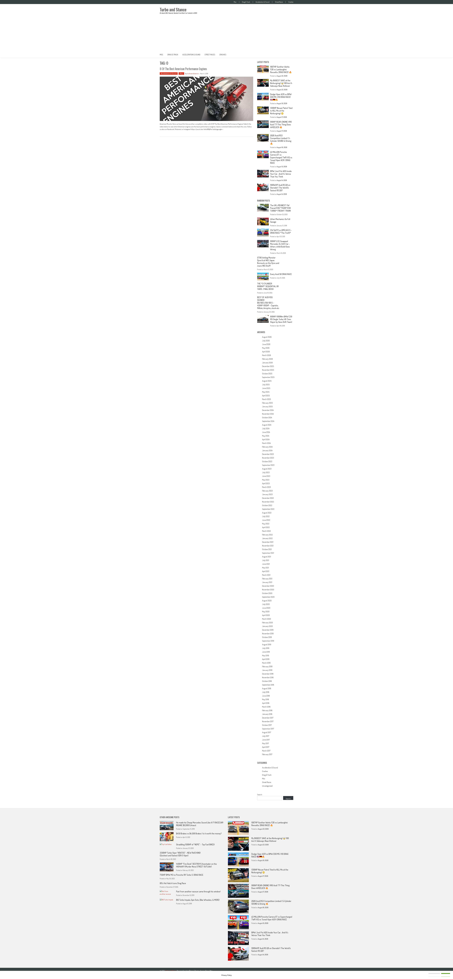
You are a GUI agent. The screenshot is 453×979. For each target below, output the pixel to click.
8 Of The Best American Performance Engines (183, 68)
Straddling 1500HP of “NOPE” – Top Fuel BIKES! (195, 844)
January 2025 (267, 406)
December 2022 (268, 498)
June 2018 (266, 696)
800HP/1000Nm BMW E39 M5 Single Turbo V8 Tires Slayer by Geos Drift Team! (281, 319)
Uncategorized (267, 786)
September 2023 (268, 465)
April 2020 (266, 615)
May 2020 (265, 611)
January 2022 (267, 538)
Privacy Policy (226, 975)
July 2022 (266, 516)
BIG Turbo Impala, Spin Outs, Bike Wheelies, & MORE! (197, 900)
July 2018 (265, 692)
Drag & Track (246, 2)
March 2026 (266, 355)
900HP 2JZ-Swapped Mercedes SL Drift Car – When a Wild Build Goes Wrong (280, 245)
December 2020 (268, 586)
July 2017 (265, 736)
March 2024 (266, 443)
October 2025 (267, 373)
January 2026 (267, 362)
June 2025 (266, 388)
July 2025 (266, 384)
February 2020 (267, 622)
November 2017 (267, 721)
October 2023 (267, 461)
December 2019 (267, 630)
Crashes (290, 2)
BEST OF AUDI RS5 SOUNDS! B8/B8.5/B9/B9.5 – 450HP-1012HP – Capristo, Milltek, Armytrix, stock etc (268, 302)
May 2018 (265, 699)
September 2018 (268, 685)
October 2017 (267, 725)
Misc (235, 2)
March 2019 (266, 663)
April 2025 (266, 395)
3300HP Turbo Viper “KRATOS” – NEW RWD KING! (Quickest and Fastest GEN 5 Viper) (180, 854)
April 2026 (266, 351)
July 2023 (266, 472)
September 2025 (268, 377)
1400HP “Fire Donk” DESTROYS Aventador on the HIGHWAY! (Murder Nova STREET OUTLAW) (196, 865)
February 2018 (267, 710)
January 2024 (267, 450)
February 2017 (267, 754)
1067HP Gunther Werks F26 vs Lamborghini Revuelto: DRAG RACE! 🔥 (281, 69)
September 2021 (268, 553)
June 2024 (266, 432)
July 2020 (266, 604)
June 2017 (266, 740)
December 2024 (268, 410)
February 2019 (267, 666)
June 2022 (266, 520)
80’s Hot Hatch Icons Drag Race (173, 883)
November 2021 (267, 545)
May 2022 (265, 524)
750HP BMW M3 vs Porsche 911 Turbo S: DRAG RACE (181, 875)
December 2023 (268, 454)
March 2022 (266, 531)
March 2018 (266, 707)
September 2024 (268, 421)
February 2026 (267, 359)
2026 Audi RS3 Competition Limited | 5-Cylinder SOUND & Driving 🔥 (280, 139)
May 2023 (265, 480)
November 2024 (268, 414)
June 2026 (266, 344)
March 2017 (266, 751)
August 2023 (266, 469)
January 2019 (267, 670)
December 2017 (267, 718)
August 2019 (266, 644)
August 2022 (266, 513)
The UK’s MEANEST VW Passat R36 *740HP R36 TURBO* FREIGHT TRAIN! (280, 208)
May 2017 (265, 743)
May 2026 (265, 348)
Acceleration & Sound (262, 2)
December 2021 (267, 542)
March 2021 (266, 575)
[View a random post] (289, 54)
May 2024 (265, 436)
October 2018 (267, 681)
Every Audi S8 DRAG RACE (281, 274)
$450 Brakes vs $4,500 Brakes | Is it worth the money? (199, 833)
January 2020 (267, 626)
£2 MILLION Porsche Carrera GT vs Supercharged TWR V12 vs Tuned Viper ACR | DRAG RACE (281, 157)
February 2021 (267, 578)
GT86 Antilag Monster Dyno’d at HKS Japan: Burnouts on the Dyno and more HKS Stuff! (268, 261)
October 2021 (267, 549)
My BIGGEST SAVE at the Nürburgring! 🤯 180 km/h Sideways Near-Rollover (281, 83)
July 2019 (265, 648)
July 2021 (265, 560)
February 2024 (267, 447)
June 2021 (266, 564)
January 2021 (267, 582)
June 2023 (266, 476)
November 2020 (268, 589)
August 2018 (266, 688)
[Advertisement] (226, 34)
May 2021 (265, 567)
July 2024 (265, 428)
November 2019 (268, 633)
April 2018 (265, 703)
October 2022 (267, 505)
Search (259, 794)
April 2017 (265, 747)
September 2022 (268, 509)
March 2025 (266, 399)
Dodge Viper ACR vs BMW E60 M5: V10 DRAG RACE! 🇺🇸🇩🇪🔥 (281, 97)
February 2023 (267, 491)
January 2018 (267, 714)
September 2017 (268, 729)
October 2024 (267, 417)
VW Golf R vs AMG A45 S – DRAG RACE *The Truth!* (281, 231)
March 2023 (266, 487)
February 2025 (267, 403)
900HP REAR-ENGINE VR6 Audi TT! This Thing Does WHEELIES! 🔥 (281, 124)
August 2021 (266, 556)
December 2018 (267, 674)
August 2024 (266, 425)
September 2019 (268, 641)
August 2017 (266, 732)
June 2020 (266, 608)
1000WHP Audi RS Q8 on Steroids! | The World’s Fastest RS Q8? (280, 188)
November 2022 (268, 502)
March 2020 (266, 619)
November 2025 (268, 370)
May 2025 (265, 392)
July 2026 (266, 340)
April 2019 (265, 659)
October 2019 (267, 637)
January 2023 (267, 494)
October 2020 (267, 593)
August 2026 (267, 337)
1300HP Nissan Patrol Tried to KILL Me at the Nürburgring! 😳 (281, 111)
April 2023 (266, 483)
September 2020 (268, 597)
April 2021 (265, 571)
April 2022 (266, 527)
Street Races (279, 2)
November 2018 (268, 677)
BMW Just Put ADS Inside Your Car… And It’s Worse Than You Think (281, 174)
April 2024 (265, 439)
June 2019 (266, 652)
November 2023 (268, 458)
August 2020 (267, 600)
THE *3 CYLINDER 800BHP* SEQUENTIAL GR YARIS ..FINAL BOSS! (268, 286)
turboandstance (193, 73)
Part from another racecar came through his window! (198, 891)
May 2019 (265, 655)
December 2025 (268, 366)
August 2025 (266, 381)
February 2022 (267, 534)
